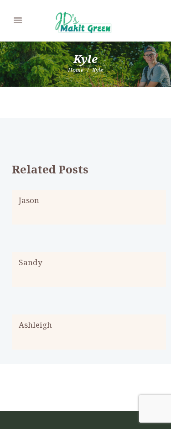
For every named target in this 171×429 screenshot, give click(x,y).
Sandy (30, 262)
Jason (29, 200)
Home (75, 70)
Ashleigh (35, 324)
